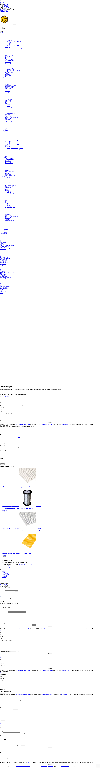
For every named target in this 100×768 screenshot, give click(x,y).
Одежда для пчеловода (4, 263)
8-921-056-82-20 (6, 6)
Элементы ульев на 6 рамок (11, 36)
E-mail (1, 636)
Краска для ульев (8, 51)
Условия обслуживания (65, 424)
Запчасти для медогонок (11, 69)
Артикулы (2, 640)
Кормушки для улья (8, 53)
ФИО (1, 700)
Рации (1, 289)
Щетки (6, 110)
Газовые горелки (8, 116)
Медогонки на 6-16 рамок (11, 67)
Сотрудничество (5, 581)
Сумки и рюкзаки (3, 291)
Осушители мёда (8, 83)
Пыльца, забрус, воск (8, 177)
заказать (1, 399)
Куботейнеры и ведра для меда (12, 193)
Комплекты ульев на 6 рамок (12, 37)
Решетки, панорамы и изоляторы (10, 52)
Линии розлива (7, 91)
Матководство (7, 112)
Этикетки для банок (10, 95)
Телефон (1, 638)
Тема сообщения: (3, 691)
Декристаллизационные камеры (10, 85)
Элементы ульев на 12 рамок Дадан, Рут (14, 45)
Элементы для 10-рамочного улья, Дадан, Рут (15, 148)
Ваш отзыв (2, 458)
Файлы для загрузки (8, 222)
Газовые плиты (3, 283)
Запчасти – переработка (9, 87)
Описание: (2, 649)
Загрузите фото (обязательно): (5, 651)
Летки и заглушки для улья (9, 54)
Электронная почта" (4, 613)
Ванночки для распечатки (9, 60)
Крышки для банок (10, 94)
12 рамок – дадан (10, 43)
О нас (3, 221)
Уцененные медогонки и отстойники (13, 70)
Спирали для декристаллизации (10, 86)
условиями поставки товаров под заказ (77, 404)
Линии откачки (7, 74)
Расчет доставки (7, 125)
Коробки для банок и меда (11, 96)
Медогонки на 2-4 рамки (11, 66)
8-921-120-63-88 (6, 5)
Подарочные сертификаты (9, 121)
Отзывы (3, 578)
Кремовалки (7, 84)
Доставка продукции (4, 11)
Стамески (6, 111)
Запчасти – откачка (8, 75)
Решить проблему (3, 10)
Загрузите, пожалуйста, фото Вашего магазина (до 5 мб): (10, 745)
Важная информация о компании (6, 623)
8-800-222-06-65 (3, 2)
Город (1, 731)
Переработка (4, 77)
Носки (1, 293)
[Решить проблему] (0, 14)
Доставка (6, 124)
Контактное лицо (3, 733)
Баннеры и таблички (8, 118)
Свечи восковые (7, 119)
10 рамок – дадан (10, 39)
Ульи (3, 134)
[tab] (51, 430)
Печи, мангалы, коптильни (5, 286)
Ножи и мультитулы (4, 287)
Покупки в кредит (8, 127)
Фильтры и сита (7, 73)
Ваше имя (2, 634)
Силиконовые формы (10, 82)
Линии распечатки (8, 62)
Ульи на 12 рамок (8, 42)
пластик (19, 437)
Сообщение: (2, 420)
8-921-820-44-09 (6, 7)
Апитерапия (2, 271)
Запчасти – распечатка (9, 163)
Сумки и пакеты (9, 97)
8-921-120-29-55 (7, 4)
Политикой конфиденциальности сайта (23, 424)
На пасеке (4, 102)
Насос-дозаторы (7, 90)
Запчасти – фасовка (8, 101)
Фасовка (4, 89)
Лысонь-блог (7, 123)
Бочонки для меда (10, 99)
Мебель (1, 285)
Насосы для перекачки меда (9, 72)
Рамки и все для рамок (9, 55)
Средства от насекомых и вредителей (11, 117)
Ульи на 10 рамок (8, 38)
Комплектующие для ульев (9, 50)
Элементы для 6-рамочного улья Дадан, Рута (15, 48)
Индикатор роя (29, 762)
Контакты (6, 129)
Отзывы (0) (4, 431)
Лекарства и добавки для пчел (10, 207)
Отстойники (7, 71)
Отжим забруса (9, 79)
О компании (4, 576)
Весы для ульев (7, 56)
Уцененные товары (8, 63)
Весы (1, 294)
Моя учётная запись (6, 589)
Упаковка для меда (8, 92)
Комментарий (2, 718)
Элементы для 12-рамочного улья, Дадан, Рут (15, 149)
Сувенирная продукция (11, 98)
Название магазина (3, 727)
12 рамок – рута (9, 44)
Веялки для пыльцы (10, 81)
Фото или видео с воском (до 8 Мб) (6, 709)
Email (1, 462)
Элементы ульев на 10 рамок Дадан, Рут (14, 41)
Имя (1, 460)
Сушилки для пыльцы (11, 80)
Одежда (6, 103)
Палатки (1, 292)
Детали (3, 430)
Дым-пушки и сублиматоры (10, 113)
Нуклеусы (6, 46)
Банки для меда (9, 192)
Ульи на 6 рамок (7, 35)
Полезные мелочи (8, 114)
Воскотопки (9, 178)
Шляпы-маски (9, 105)
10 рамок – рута (9, 40)
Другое (6, 57)
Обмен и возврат (5, 580)
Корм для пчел (7, 108)
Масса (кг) (2, 707)
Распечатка (4, 58)
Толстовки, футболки (10, 107)
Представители (5, 130)
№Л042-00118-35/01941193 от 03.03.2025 (26, 564)
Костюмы (8, 104)
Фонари (1, 290)
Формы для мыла (8, 120)
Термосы (2, 284)
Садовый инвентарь (4, 288)
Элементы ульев (7, 47)
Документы (4, 575)
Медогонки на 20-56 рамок (11, 68)
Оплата (6, 126)
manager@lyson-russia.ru (10, 567)
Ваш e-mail (2, 678)
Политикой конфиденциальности (47, 424)
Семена (1, 273)
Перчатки (8, 106)
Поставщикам (2, 12)
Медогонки (7, 65)
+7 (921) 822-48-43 (5, 565)
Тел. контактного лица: (4, 735)
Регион (1, 702)
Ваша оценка (3, 450)
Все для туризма (7, 115)
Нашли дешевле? (7, 396)
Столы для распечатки (9, 59)
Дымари (6, 109)
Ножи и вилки (7, 61)
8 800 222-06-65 (3, 9)
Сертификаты (7, 128)
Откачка (3, 64)
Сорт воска (2, 705)
